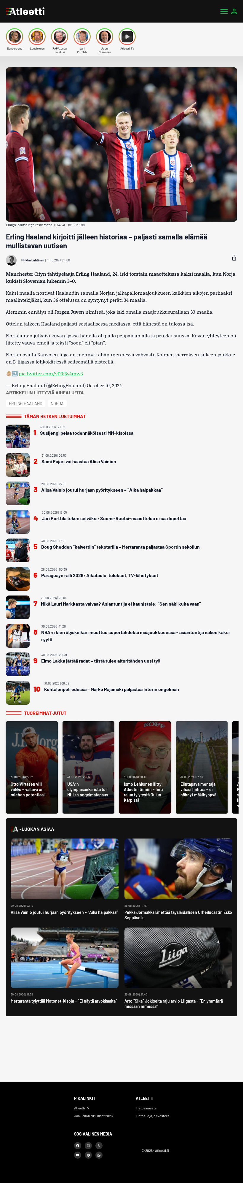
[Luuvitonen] (37, 36)
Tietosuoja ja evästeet (152, 1116)
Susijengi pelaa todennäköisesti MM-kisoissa (86, 433)
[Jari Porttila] (82, 36)
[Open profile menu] (234, 11)
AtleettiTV (81, 1108)
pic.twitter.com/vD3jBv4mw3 (51, 373)
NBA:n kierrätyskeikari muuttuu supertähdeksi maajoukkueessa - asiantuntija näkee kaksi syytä (135, 635)
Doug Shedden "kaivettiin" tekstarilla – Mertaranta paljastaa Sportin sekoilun (120, 547)
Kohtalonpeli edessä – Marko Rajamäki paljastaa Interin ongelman (111, 689)
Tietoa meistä (146, 1108)
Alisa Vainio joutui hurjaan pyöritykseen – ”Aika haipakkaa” (102, 490)
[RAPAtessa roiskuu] (59, 36)
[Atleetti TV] (127, 36)
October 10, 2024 (104, 385)
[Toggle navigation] (224, 11)
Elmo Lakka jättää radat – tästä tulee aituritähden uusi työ (100, 660)
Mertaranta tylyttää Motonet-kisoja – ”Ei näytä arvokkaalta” (64, 1000)
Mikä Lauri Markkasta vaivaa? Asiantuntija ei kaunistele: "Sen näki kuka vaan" (121, 603)
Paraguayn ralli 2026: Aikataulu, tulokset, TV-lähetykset (99, 575)
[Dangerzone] (14, 36)
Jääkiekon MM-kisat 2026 (93, 1116)
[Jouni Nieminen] (104, 36)
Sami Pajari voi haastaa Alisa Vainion (78, 461)
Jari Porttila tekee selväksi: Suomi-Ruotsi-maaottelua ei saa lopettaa (114, 518)
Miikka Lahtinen (32, 260)
